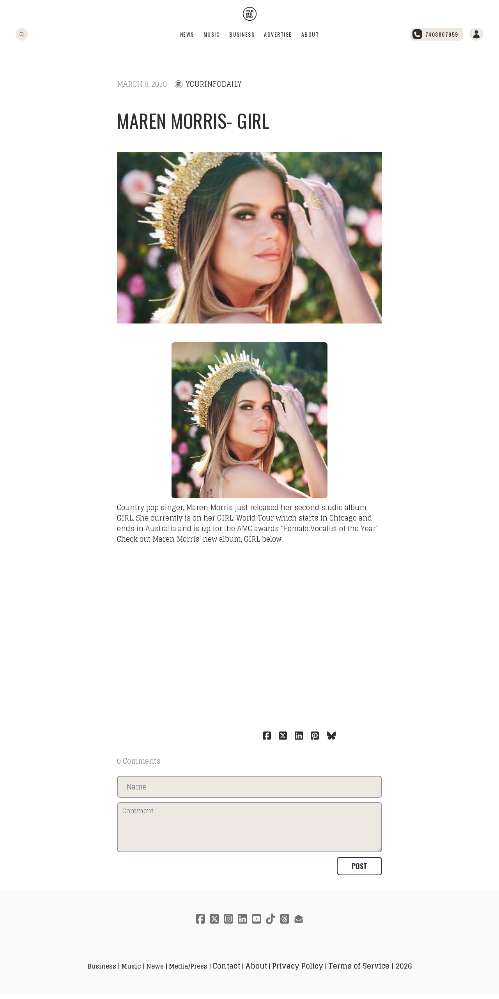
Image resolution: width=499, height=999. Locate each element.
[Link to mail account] (298, 919)
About (310, 34)
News (187, 34)
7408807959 (441, 34)
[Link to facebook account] (200, 919)
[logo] (249, 14)
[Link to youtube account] (256, 919)
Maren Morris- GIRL (193, 120)
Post (359, 866)
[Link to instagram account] (228, 919)
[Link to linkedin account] (242, 919)
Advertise (278, 34)
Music (211, 34)
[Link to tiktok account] (270, 919)
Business (242, 34)
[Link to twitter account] (214, 919)
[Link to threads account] (284, 919)
